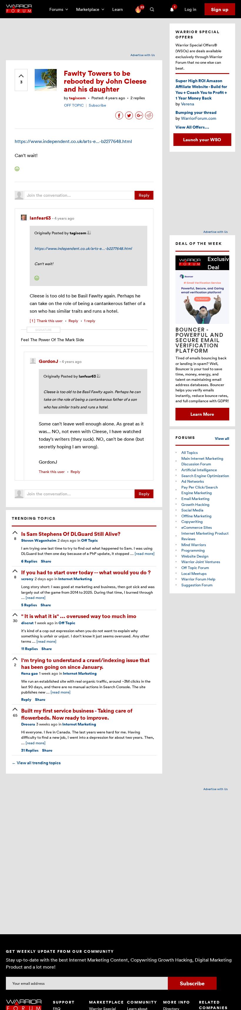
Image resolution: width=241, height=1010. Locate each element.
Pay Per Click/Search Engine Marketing (199, 490)
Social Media (192, 510)
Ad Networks (192, 481)
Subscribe (97, 105)
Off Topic (89, 540)
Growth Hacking (195, 504)
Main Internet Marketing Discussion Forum (202, 461)
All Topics (189, 452)
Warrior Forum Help (198, 579)
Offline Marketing (196, 516)
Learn (119, 9)
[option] (202, 337)
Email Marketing (195, 498)
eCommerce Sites (196, 527)
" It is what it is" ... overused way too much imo (78, 616)
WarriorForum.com (198, 118)
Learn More (202, 414)
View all (222, 438)
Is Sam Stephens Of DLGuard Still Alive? (70, 533)
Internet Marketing (75, 579)
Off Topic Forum (195, 567)
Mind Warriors (193, 544)
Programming (193, 550)
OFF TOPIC (74, 105)
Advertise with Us (142, 55)
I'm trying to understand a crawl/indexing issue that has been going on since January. (85, 663)
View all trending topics (36, 763)
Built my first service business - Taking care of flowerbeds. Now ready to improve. (77, 714)
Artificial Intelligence (199, 469)
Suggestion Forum (196, 585)
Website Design (194, 556)
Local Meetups (194, 573)
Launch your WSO (202, 139)
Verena (187, 104)
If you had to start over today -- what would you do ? (86, 572)
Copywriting (192, 521)
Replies (29, 561)
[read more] (145, 553)
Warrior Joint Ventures (200, 561)
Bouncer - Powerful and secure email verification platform (199, 340)
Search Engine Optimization (205, 475)
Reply (144, 195)
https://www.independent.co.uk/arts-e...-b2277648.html (73, 141)
